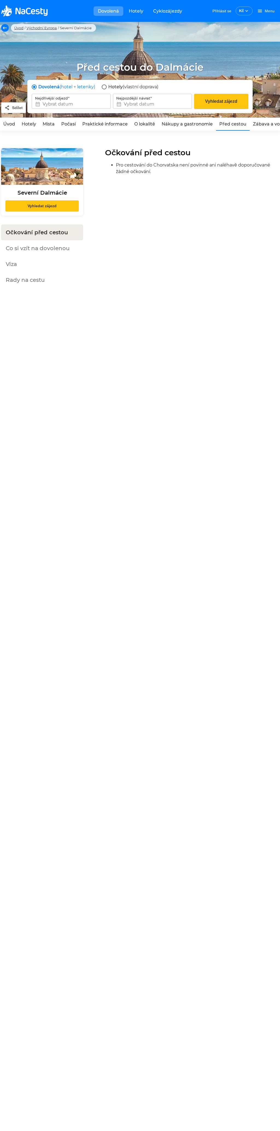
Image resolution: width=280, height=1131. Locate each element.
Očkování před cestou (37, 232)
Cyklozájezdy (167, 11)
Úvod (19, 28)
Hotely (136, 11)
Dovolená (108, 11)
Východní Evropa (42, 28)
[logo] (24, 11)
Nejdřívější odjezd (51, 98)
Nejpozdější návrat (133, 98)
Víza (11, 264)
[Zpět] (5, 28)
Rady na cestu (25, 280)
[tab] (9, 124)
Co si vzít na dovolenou (38, 248)
